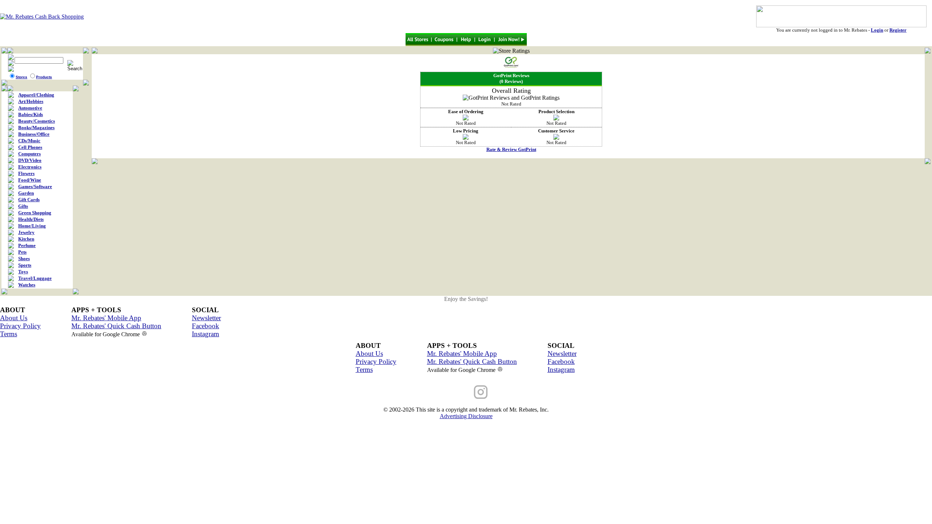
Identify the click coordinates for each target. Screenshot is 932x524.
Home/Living (32, 226)
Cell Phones (30, 147)
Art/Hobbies (30, 101)
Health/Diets (31, 219)
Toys (23, 271)
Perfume (27, 245)
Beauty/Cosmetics (36, 121)
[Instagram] (480, 392)
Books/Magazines (36, 127)
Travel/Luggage (35, 278)
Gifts (23, 206)
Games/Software (35, 186)
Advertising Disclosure (466, 416)
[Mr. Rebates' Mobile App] (510, 392)
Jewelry (26, 232)
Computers (29, 153)
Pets (22, 252)
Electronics (30, 167)
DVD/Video (30, 160)
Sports (24, 265)
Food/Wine (29, 180)
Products (44, 77)
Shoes (24, 258)
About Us (13, 318)
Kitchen (26, 239)
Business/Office (34, 134)
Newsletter (206, 318)
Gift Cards (29, 199)
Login (877, 30)
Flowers (26, 173)
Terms (8, 334)
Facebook (205, 326)
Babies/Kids (30, 114)
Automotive (30, 108)
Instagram (205, 334)
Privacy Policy (20, 326)
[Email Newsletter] (422, 392)
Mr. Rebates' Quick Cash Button (116, 326)
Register (898, 30)
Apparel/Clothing (36, 95)
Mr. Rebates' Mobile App (106, 318)
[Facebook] (451, 392)
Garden (26, 193)
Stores (21, 77)
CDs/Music (29, 140)
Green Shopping (34, 212)
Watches (26, 284)
